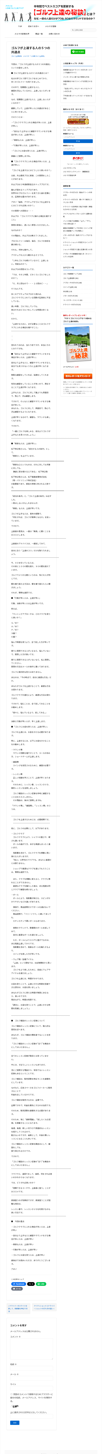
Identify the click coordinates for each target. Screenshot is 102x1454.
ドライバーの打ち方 (70, 304)
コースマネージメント (71, 300)
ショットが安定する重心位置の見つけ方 (77, 249)
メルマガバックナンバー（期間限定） (77, 171)
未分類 (65, 291)
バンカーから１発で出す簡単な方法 (76, 77)
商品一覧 (39, 33)
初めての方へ (33, 26)
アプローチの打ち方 (70, 282)
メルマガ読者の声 (22, 33)
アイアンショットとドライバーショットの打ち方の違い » (44, 1307)
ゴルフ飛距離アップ (70, 274)
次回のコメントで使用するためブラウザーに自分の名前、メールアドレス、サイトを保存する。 (31, 1397)
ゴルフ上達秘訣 (16, 56)
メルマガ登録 (50, 26)
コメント (15, 1336)
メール (14, 1374)
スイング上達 (68, 287)
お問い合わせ (54, 33)
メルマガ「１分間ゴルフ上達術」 (34, 56)
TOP (20, 26)
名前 (13, 1364)
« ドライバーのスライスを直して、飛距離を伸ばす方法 (17, 1308)
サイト (13, 1384)
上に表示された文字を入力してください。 (29, 1412)
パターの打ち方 (69, 296)
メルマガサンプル (69, 168)
